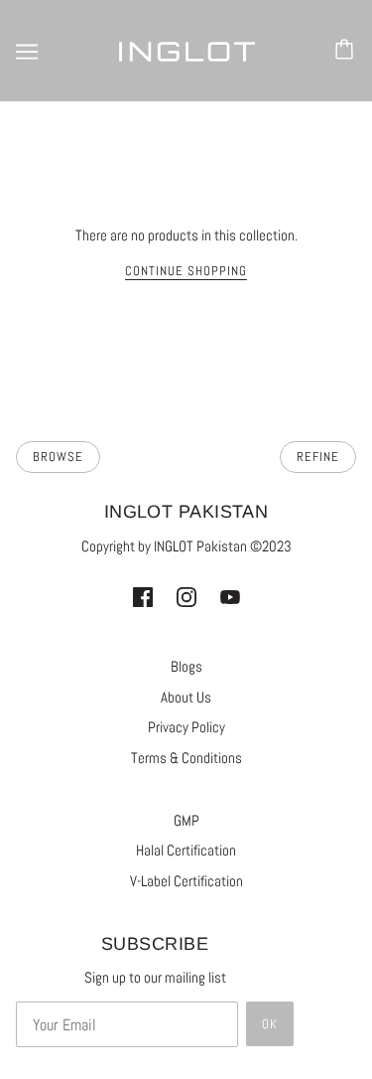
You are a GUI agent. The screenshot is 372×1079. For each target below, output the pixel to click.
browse (58, 456)
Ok (270, 1023)
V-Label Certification (186, 880)
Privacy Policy (186, 726)
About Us (186, 697)
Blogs (186, 666)
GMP (186, 820)
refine (318, 456)
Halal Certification (186, 850)
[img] (143, 596)
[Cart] (347, 50)
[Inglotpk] (186, 50)
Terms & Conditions (186, 757)
